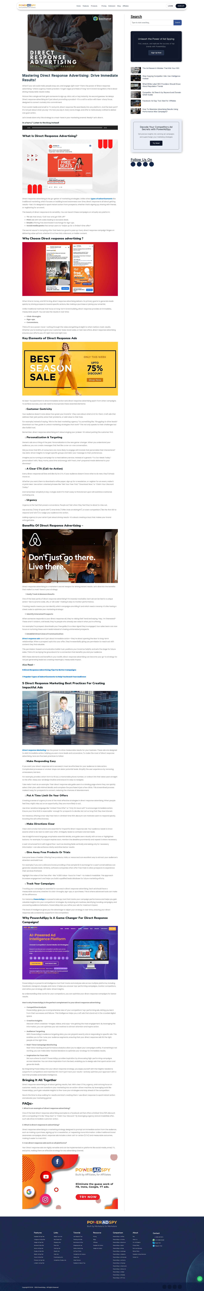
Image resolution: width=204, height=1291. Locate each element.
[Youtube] (139, 164)
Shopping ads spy (77, 1245)
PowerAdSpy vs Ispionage (119, 1251)
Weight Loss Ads (58, 1236)
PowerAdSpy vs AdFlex (118, 1236)
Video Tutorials (77, 1260)
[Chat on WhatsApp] (199, 1278)
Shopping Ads (57, 1242)
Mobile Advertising (78, 1248)
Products (94, 6)
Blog (119, 6)
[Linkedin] (145, 164)
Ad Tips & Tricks (77, 1251)
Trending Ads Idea (77, 1239)
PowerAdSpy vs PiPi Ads (119, 1278)
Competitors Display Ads (60, 1260)
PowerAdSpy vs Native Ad (119, 1269)
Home (78, 6)
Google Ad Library (97, 1248)
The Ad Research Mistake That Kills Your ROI (160, 68)
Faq (134, 1236)
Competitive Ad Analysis (79, 1254)
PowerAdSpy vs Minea (118, 1248)
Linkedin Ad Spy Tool (39, 1263)
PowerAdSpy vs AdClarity (119, 1260)
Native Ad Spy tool (38, 1248)
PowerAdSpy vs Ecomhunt (119, 1242)
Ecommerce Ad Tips (78, 1242)
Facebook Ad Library (98, 1245)
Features (86, 6)
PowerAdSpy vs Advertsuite (120, 1266)
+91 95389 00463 (159, 1240)
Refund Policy (136, 1251)
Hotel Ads (56, 1254)
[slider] (114, 127)
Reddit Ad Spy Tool (38, 1254)
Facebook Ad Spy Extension (139, 1254)
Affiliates (126, 6)
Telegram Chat (158, 1246)
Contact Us (135, 1257)
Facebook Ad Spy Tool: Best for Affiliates (159, 101)
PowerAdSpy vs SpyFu (118, 1245)
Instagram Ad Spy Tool (39, 1239)
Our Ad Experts (136, 1242)
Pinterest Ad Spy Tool (39, 1260)
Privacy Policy (136, 1245)
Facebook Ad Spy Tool (39, 1236)
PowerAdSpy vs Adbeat (118, 1272)
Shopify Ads (57, 1251)
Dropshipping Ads (58, 1257)
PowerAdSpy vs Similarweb (119, 1257)
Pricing (104, 6)
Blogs (94, 1239)
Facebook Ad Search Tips (79, 1263)
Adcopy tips (76, 1257)
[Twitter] (133, 164)
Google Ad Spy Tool (38, 1242)
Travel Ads (56, 1245)
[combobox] (152, 22)
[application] (70, 128)
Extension (111, 6)
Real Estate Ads (58, 1239)
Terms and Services (137, 1248)
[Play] (25, 128)
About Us (135, 1239)
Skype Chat (158, 1243)
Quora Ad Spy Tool (38, 1257)
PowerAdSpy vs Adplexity (119, 1254)
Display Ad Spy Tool (39, 1251)
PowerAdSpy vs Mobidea (119, 1275)
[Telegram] (151, 164)
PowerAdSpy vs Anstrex (119, 1239)
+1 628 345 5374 (158, 1237)
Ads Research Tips (77, 1236)
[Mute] (109, 128)
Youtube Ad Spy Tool (39, 1245)
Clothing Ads (57, 1248)
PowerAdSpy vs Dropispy (119, 1263)
